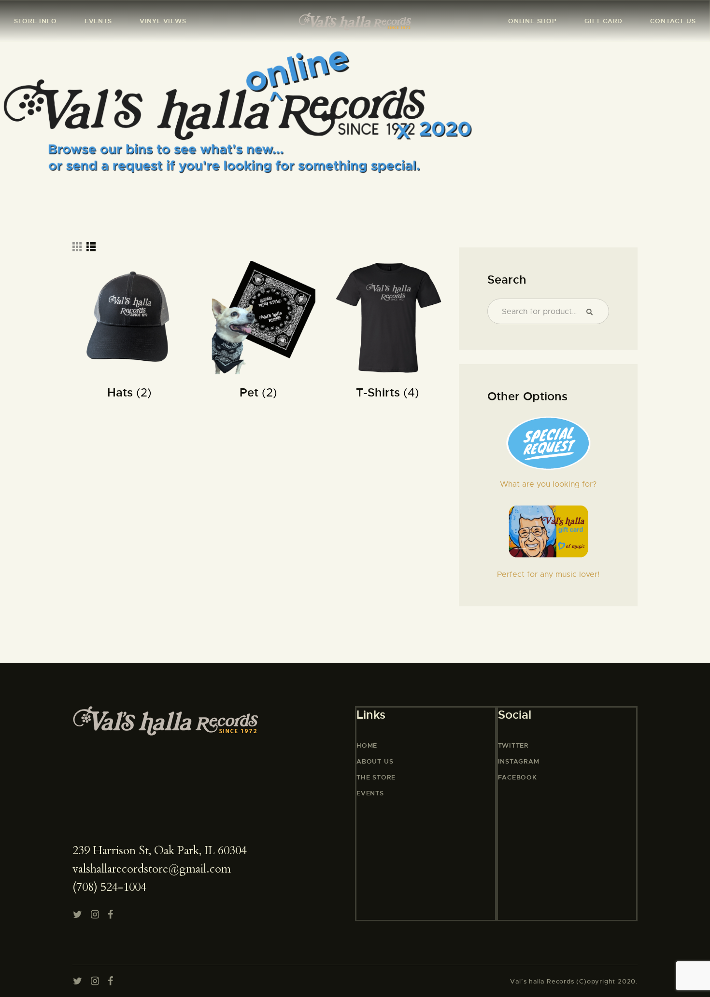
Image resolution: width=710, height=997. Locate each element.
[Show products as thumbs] (77, 246)
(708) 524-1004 (109, 887)
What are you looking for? (548, 484)
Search (593, 312)
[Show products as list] (91, 246)
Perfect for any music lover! (548, 574)
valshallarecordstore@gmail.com (151, 869)
